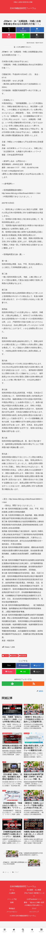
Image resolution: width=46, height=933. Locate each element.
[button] (37, 35)
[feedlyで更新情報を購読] (12, 683)
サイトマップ (34, 911)
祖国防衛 (23, 655)
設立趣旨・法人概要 (34, 890)
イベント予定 (12, 899)
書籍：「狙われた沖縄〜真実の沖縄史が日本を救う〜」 (34, 903)
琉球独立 (14, 655)
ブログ (6, 655)
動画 (12, 902)
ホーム (12, 890)
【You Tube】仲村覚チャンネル (34, 894)
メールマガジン (11, 911)
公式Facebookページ (34, 899)
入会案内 (12, 893)
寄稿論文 (12, 908)
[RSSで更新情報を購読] (33, 683)
